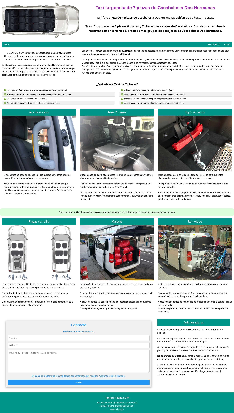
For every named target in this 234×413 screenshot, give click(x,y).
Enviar (79, 382)
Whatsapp (128, 103)
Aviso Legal (117, 409)
